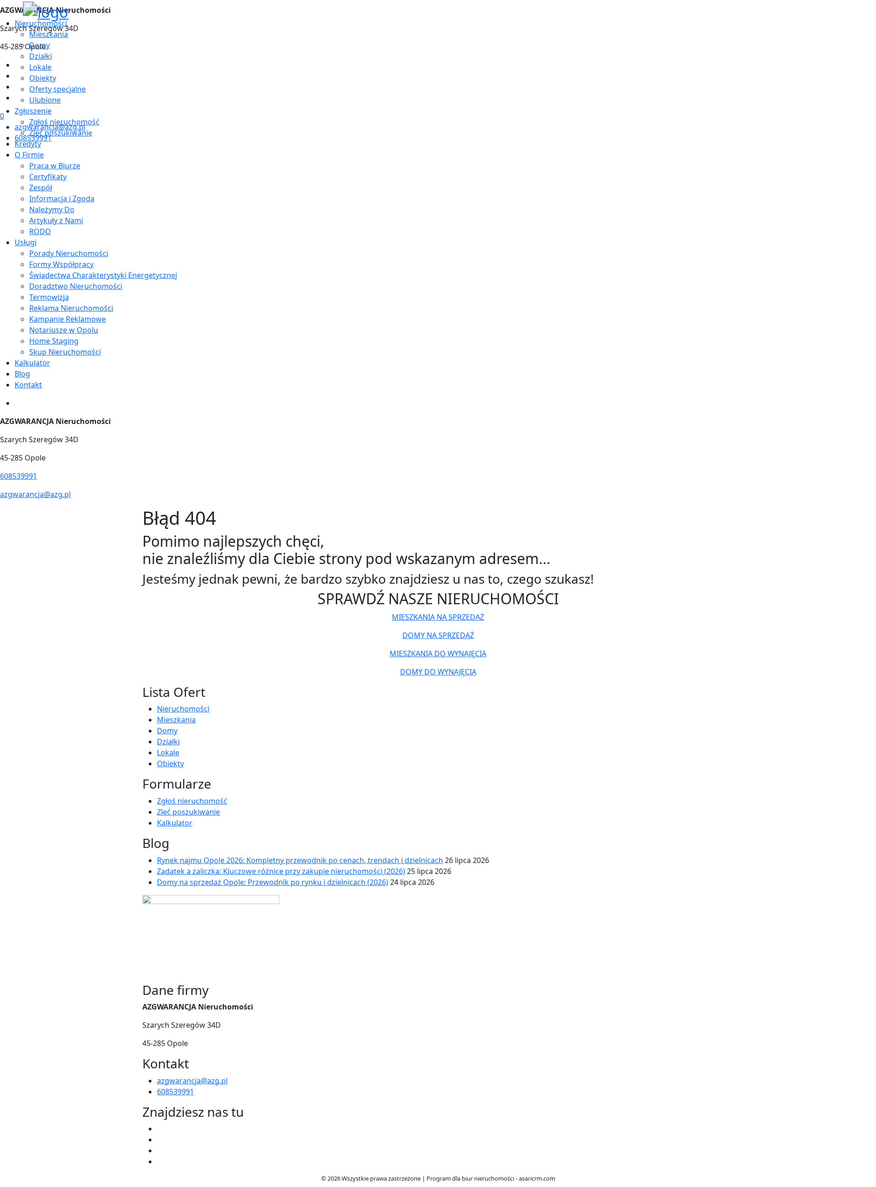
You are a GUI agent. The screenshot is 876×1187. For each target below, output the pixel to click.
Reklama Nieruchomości (71, 308)
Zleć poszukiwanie (188, 812)
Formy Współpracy (61, 264)
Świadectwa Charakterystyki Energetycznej (103, 275)
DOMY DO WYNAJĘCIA (438, 672)
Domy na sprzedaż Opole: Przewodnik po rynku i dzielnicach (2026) (272, 882)
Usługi (25, 242)
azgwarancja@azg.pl (50, 127)
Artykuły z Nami (56, 220)
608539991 (33, 138)
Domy (167, 731)
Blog (22, 374)
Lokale (168, 753)
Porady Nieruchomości (68, 253)
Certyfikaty (48, 177)
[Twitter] (18, 76)
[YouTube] (18, 87)
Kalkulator (32, 363)
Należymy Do (51, 209)
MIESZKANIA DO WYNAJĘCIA (438, 653)
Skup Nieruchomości (65, 352)
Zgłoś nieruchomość (192, 801)
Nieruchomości (183, 709)
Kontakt (28, 385)
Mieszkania (176, 720)
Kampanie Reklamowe (67, 319)
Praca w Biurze (54, 166)
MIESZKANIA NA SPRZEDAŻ (438, 617)
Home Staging (53, 341)
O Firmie (29, 155)
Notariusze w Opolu (63, 330)
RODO (40, 231)
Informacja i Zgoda (61, 198)
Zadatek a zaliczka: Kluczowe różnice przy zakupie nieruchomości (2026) (281, 871)
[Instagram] (18, 98)
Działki (168, 742)
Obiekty (170, 763)
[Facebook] (18, 65)
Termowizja (49, 297)
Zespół (40, 188)
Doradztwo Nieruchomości (75, 286)
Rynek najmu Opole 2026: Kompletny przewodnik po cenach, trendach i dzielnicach (300, 860)
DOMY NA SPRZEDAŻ (438, 635)
